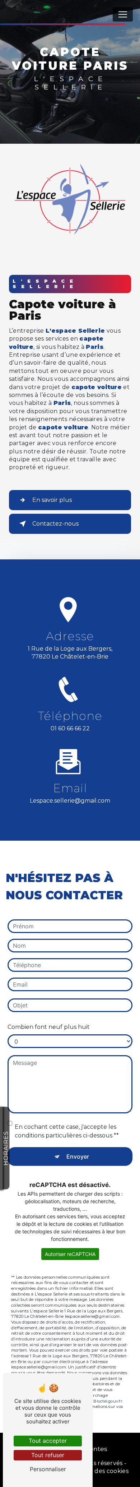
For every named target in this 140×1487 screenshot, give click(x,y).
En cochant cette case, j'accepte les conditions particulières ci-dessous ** (67, 1131)
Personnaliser (48, 1469)
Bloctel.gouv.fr (107, 1401)
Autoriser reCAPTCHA (70, 1254)
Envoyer (77, 1156)
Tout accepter (48, 1440)
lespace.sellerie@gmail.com (70, 800)
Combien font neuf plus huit (49, 1027)
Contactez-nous (55, 523)
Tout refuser (47, 1455)
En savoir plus (52, 500)
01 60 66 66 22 (70, 728)
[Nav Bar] (123, 14)
